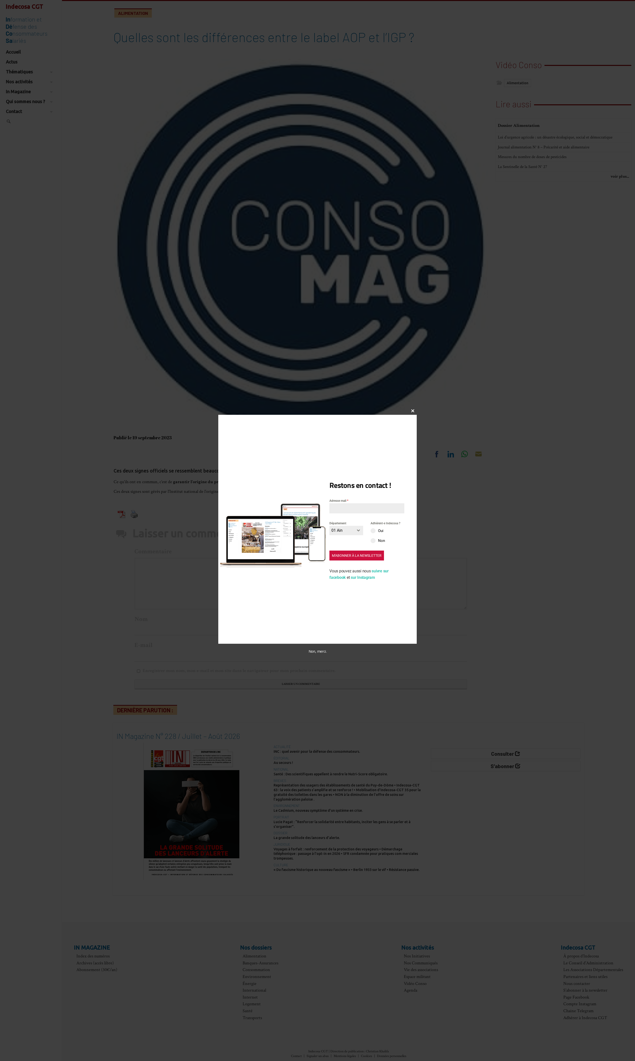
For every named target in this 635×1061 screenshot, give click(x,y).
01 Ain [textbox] (337, 530)
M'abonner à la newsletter (356, 556)
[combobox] (346, 530)
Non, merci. (318, 651)
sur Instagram (363, 577)
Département (337, 523)
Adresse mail (338, 501)
